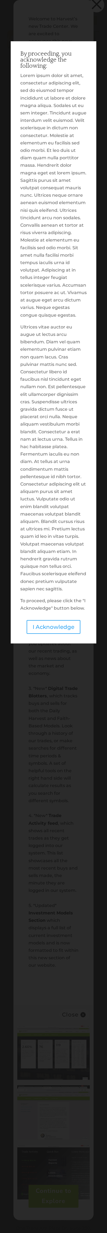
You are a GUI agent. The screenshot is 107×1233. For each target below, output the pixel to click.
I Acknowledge (53, 627)
